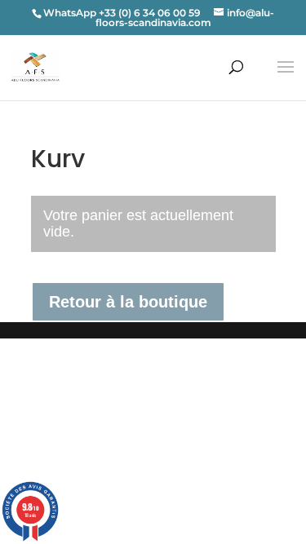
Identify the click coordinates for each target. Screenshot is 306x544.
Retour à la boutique (128, 302)
